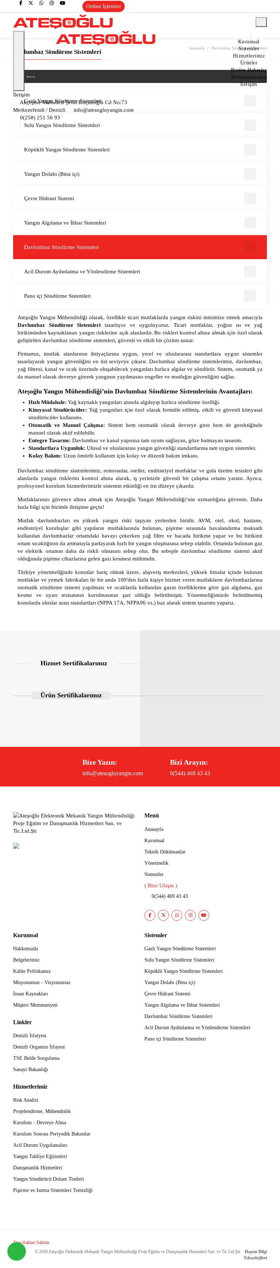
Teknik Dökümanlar (165, 852)
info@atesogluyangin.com (112, 773)
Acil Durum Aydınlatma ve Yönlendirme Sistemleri (82, 271)
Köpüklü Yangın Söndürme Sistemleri (67, 149)
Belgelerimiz (26, 960)
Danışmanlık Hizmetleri (37, 1167)
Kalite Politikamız (32, 971)
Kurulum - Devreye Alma (39, 1122)
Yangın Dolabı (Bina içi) (51, 174)
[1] (261, 22)
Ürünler (249, 63)
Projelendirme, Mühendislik (42, 1111)
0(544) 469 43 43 (190, 773)
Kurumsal (249, 41)
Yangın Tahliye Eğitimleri (40, 1156)
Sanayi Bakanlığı (30, 1069)
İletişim (248, 84)
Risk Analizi (25, 1100)
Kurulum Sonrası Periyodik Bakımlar (51, 1134)
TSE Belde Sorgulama (36, 1058)
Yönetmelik (156, 863)
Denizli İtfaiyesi (29, 1035)
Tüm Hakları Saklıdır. (31, 1242)
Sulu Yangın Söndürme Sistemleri (179, 960)
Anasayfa (153, 829)
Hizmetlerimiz (249, 56)
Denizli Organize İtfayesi (39, 1047)
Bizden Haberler (249, 70)
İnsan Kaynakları (30, 993)
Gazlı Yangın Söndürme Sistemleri (180, 948)
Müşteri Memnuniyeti (35, 1005)
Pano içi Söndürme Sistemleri (57, 296)
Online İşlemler (103, 6)
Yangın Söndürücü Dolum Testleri (48, 1179)
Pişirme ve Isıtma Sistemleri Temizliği (53, 1190)
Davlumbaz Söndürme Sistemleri (61, 247)
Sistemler (249, 48)
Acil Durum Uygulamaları (40, 1145)
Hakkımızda (25, 948)
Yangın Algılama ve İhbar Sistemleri (65, 223)
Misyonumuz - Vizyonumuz (41, 982)
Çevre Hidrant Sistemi (49, 198)
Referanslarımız (249, 77)
